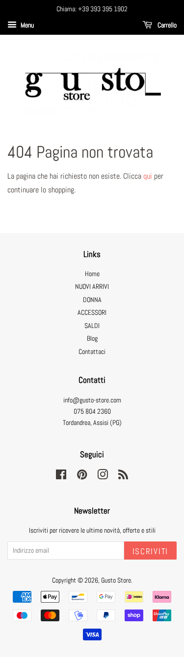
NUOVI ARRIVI (92, 286)
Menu (26, 25)
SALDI (92, 326)
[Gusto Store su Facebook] (61, 476)
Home (92, 274)
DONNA (92, 300)
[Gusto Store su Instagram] (102, 476)
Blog (92, 338)
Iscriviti (150, 551)
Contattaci (92, 352)
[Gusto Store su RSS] (123, 476)
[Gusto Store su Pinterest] (82, 476)
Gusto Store (116, 580)
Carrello (166, 25)
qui (147, 176)
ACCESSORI (92, 312)
